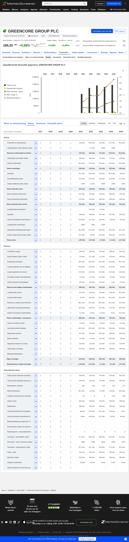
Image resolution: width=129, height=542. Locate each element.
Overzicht (6, 52)
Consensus (92, 52)
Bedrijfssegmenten (84, 57)
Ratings (104, 52)
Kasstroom (57, 57)
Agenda (113, 52)
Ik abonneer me (114, 4)
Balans (48, 57)
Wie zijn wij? (57, 532)
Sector (122, 52)
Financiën (63, 52)
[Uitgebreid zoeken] (84, 4)
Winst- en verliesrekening (34, 57)
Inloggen (100, 4)
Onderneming (50, 52)
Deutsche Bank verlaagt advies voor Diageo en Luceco (100, 45)
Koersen (16, 52)
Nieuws (37, 52)
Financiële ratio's (69, 57)
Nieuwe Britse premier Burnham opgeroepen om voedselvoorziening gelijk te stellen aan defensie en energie (100, 41)
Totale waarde (78, 52)
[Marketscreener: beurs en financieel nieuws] (19, 4)
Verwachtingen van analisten (13, 57)
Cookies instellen (44, 532)
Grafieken (26, 52)
